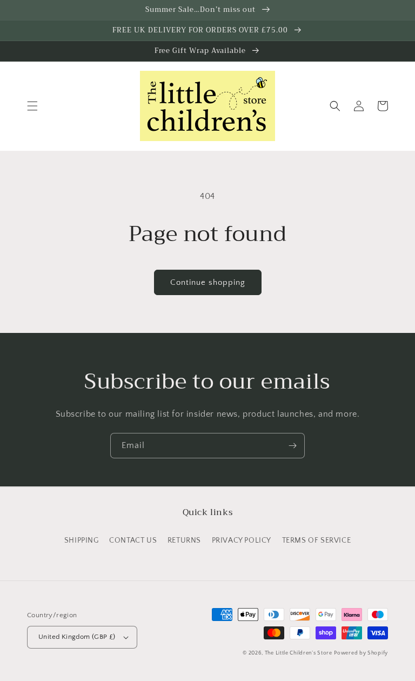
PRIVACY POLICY (241, 540)
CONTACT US (133, 540)
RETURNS (184, 540)
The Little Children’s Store (298, 653)
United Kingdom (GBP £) (77, 636)
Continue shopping (207, 282)
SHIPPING (81, 540)
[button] (32, 106)
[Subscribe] (292, 445)
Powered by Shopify (361, 653)
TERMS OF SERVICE (316, 540)
